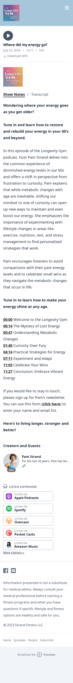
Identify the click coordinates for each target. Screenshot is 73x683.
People (32, 640)
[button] (8, 36)
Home (7, 640)
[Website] (24, 466)
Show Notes (14, 94)
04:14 (7, 352)
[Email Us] (13, 570)
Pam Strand (31, 456)
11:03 (7, 364)
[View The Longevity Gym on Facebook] (5, 570)
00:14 (7, 326)
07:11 (7, 358)
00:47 (7, 332)
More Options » (13, 552)
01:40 (7, 345)
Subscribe (46, 640)
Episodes (20, 640)
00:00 (7, 319)
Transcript (39, 94)
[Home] (11, 13)
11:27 (7, 371)
